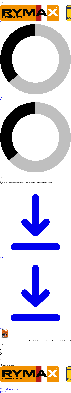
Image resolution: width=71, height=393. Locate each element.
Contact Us (7, 388)
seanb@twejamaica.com (5, 387)
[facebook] (0, 0)
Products (1, 175)
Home (0, 388)
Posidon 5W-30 (9, 389)
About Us (2, 388)
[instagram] (1, 0)
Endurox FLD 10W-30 (13, 389)
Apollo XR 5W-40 (16, 389)
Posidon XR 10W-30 (6, 389)
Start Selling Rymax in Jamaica (3, 391)
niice (0, 392)
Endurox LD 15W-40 (2, 389)
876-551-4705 (1, 387)
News (5, 388)
